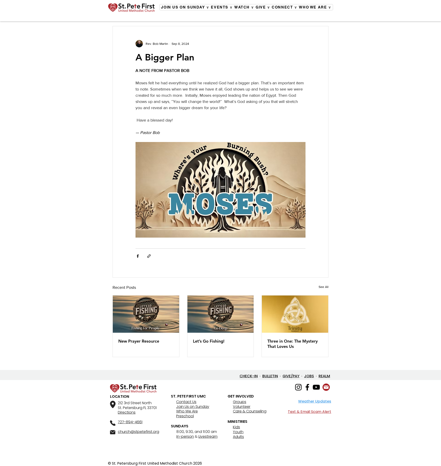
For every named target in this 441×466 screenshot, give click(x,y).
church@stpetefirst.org (138, 431)
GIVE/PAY (291, 376)
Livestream (208, 436)
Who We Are (187, 411)
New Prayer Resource (138, 341)
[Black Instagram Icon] (298, 387)
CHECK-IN (249, 376)
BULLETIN (270, 376)
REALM (324, 376)
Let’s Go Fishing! (208, 341)
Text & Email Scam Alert (309, 411)
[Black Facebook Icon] (307, 387)
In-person (185, 436)
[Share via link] (149, 256)
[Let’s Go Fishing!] (220, 314)
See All (323, 287)
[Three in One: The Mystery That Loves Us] (295, 314)
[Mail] (326, 387)
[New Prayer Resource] (146, 314)
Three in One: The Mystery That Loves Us (292, 343)
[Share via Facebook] (138, 256)
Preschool (185, 416)
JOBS (309, 376)
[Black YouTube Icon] (316, 387)
